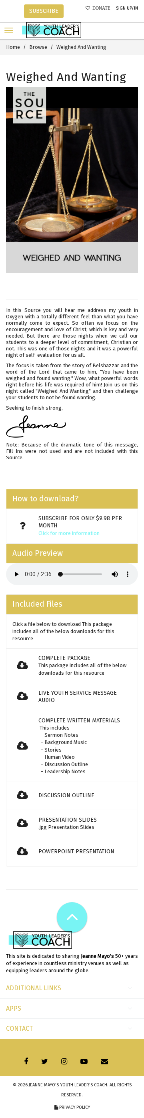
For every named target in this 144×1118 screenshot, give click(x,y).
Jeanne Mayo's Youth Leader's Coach (68, 1085)
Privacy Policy (74, 1107)
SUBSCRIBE (43, 11)
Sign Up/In (127, 8)
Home (13, 47)
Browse (38, 47)
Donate (100, 8)
